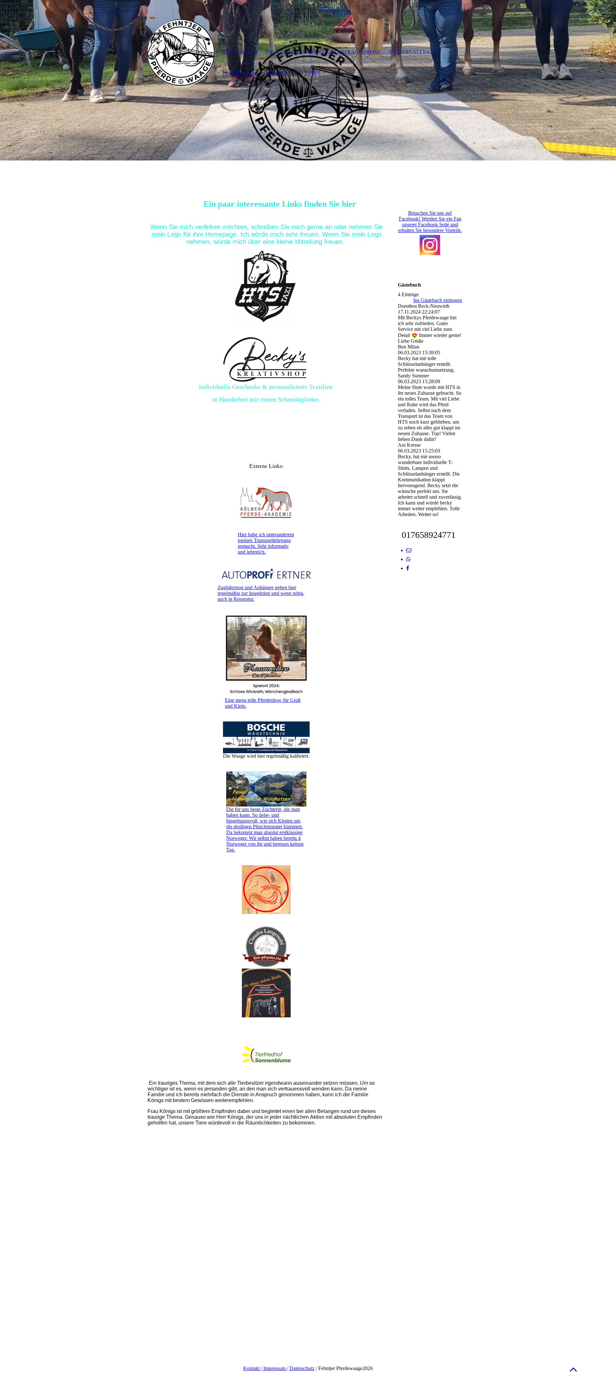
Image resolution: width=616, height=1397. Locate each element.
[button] (573, 1369)
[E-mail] (408, 550)
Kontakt (252, 1368)
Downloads (240, 73)
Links (313, 73)
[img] (181, 53)
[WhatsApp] (408, 559)
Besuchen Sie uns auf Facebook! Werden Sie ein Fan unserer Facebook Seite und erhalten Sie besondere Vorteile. (430, 221)
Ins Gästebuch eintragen (437, 300)
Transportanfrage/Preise (344, 52)
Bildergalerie (410, 52)
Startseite (238, 52)
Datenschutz (301, 1368)
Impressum (274, 1368)
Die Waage (279, 52)
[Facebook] (407, 568)
